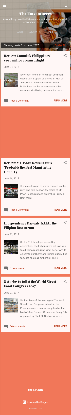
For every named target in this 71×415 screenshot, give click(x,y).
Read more (60, 100)
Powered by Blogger (37, 402)
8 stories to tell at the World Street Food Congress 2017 (30, 283)
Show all (61, 45)
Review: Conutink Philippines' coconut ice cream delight (27, 57)
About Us (35, 32)
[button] (65, 56)
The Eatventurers (35, 13)
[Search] (66, 7)
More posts (35, 390)
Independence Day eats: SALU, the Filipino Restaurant (30, 225)
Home (20, 32)
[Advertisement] (35, 132)
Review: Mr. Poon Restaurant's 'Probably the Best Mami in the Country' (28, 167)
